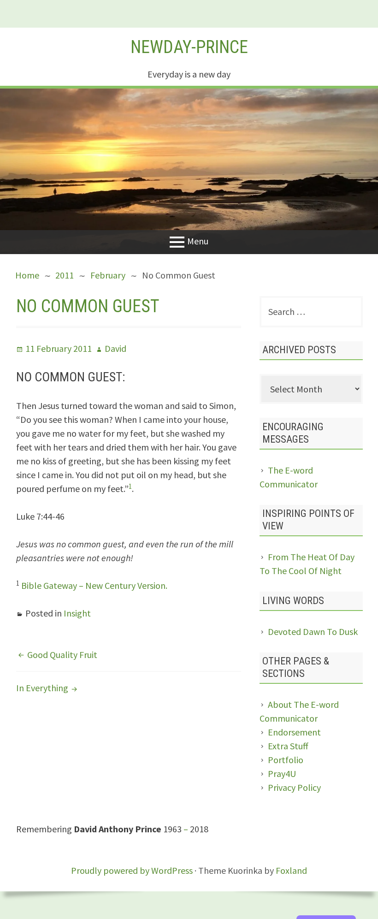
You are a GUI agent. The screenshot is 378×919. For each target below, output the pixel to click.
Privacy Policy (294, 787)
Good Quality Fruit (62, 654)
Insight (77, 613)
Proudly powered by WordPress (132, 870)
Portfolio (285, 759)
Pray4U (282, 773)
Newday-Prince (189, 47)
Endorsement (294, 732)
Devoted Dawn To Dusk (313, 631)
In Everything (42, 688)
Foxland (291, 870)
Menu (197, 240)
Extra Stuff (288, 746)
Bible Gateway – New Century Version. (94, 585)
